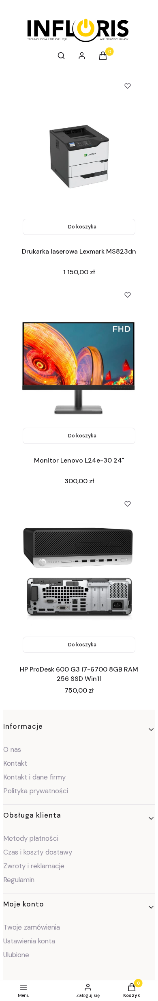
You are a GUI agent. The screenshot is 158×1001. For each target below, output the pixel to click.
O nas (12, 749)
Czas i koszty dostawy (37, 852)
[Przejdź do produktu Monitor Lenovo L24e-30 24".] (79, 365)
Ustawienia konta (29, 940)
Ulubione (16, 954)
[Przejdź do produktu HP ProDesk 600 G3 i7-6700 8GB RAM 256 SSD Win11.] (79, 574)
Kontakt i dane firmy (34, 777)
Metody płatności (30, 838)
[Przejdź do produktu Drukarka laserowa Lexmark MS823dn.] (79, 156)
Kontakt (15, 763)
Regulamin (18, 879)
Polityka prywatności (35, 790)
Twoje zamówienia (31, 927)
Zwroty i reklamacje (33, 865)
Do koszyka (82, 226)
